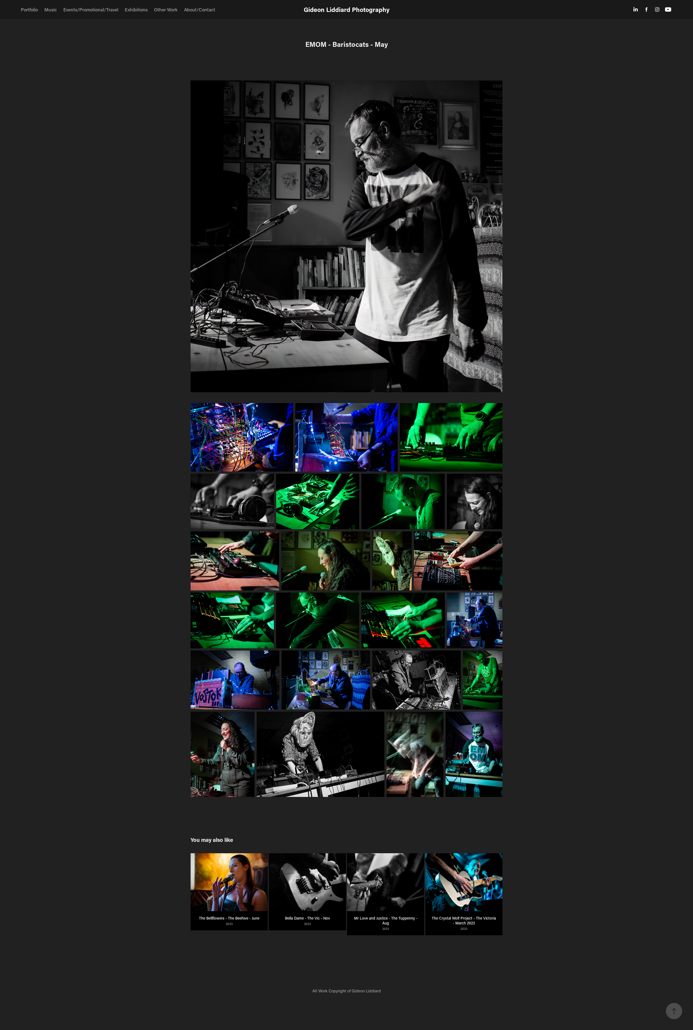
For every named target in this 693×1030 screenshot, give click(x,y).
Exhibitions (136, 9)
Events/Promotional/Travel (90, 9)
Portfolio (29, 9)
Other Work (166, 9)
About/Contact (199, 9)
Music (50, 9)
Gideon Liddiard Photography (347, 9)
